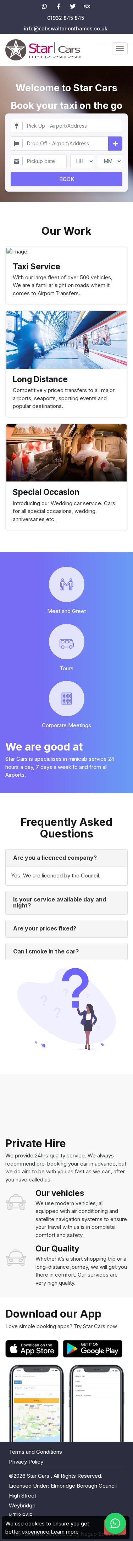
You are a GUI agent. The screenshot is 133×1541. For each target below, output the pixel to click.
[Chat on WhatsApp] (115, 1523)
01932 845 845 (65, 18)
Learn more (65, 1531)
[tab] (66, 858)
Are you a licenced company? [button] (55, 857)
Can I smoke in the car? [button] (46, 951)
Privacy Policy (26, 1461)
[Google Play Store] (92, 1349)
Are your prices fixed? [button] (44, 928)
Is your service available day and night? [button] (59, 902)
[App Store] (33, 1349)
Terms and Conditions (35, 1451)
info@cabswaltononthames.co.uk (65, 28)
